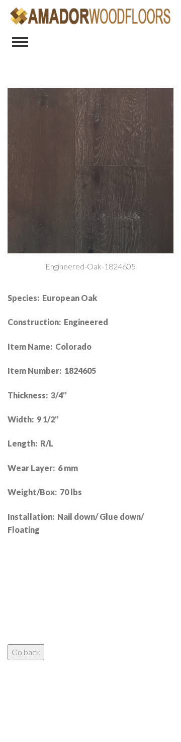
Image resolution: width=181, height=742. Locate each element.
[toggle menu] (20, 42)
